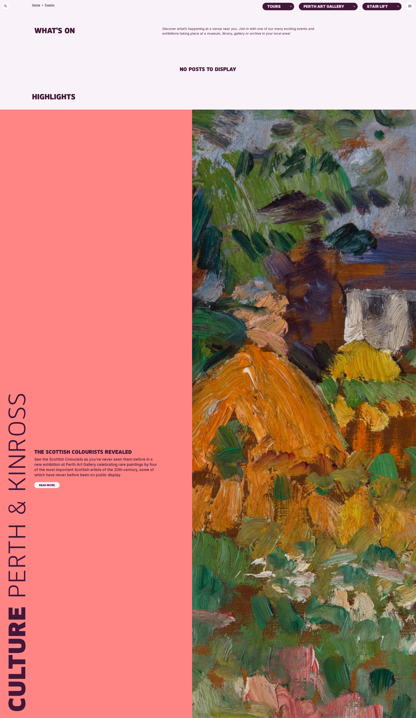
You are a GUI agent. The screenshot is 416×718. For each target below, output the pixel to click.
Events (49, 5)
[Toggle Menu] (410, 6)
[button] (291, 6)
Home (36, 5)
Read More (47, 485)
